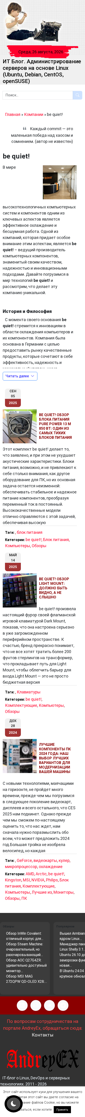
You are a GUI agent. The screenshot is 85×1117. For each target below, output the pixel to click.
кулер (64, 860)
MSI (26, 880)
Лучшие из (42, 892)
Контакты (42, 1035)
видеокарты (45, 860)
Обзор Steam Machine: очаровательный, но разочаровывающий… (24, 949)
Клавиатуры (29, 692)
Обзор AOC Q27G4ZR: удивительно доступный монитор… (26, 965)
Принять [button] (62, 1109)
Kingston (13, 880)
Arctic (41, 873)
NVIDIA (38, 880)
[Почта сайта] (35, 1005)
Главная (12, 114)
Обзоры (39, 545)
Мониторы (63, 892)
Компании (33, 114)
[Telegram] (63, 1005)
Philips (52, 880)
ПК (24, 898)
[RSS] (22, 1005)
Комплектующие (21, 705)
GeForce (24, 860)
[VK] (49, 1005)
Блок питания (56, 539)
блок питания (29, 532)
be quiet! (33, 539)
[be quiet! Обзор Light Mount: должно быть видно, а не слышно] (21, 590)
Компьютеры (17, 545)
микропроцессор (21, 866)
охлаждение (51, 866)
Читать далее (17, 376)
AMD (30, 873)
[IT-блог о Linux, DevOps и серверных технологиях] (33, 22)
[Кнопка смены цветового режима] (14, 1103)
